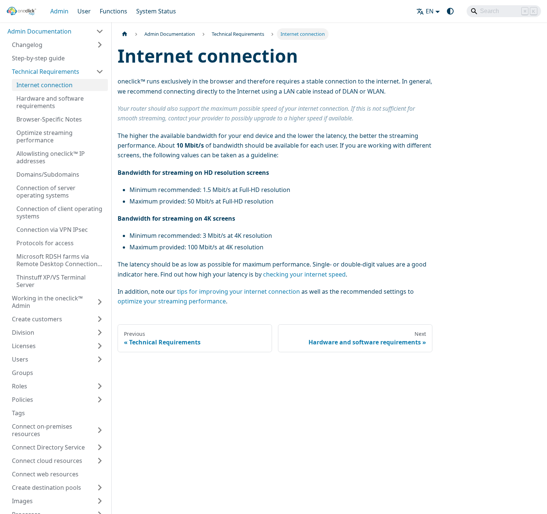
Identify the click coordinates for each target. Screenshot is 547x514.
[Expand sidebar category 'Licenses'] (100, 346)
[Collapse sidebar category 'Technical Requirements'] (100, 72)
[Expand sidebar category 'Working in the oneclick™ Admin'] (100, 302)
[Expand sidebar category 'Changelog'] (100, 45)
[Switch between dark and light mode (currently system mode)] (450, 11)
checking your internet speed (304, 274)
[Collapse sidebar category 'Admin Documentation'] (100, 31)
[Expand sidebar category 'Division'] (100, 332)
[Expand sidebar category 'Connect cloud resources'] (100, 461)
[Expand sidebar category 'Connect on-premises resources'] (100, 430)
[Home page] (125, 34)
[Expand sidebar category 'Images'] (100, 501)
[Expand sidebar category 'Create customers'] (100, 319)
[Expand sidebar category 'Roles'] (100, 386)
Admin (59, 11)
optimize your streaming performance (172, 301)
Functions (113, 11)
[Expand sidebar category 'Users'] (100, 359)
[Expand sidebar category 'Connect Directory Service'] (100, 447)
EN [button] (430, 11)
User (84, 11)
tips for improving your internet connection (238, 291)
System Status (156, 11)
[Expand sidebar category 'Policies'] (100, 400)
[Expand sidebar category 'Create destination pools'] (100, 487)
